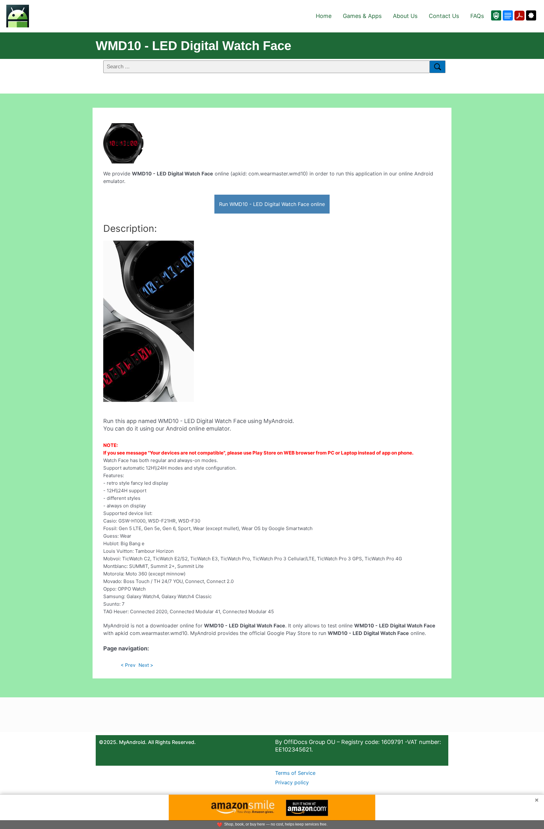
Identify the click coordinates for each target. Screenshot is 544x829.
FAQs (477, 16)
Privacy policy (292, 782)
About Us (405, 16)
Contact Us (444, 16)
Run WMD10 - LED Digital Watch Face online (272, 204)
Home (324, 16)
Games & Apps (362, 16)
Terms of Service (295, 773)
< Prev (128, 665)
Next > (146, 665)
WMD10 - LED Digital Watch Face (193, 46)
